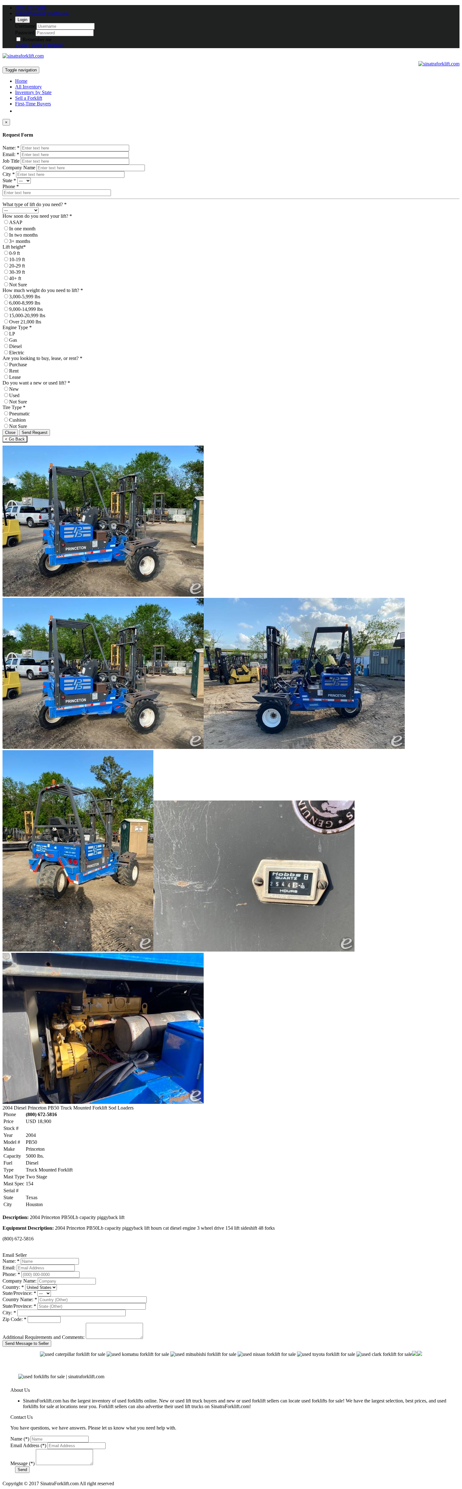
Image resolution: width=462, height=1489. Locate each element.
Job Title (11, 161)
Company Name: (19, 1281)
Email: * (11, 154)
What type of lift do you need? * (35, 204)
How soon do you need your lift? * (37, 216)
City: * (9, 1312)
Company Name (19, 167)
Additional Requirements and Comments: (44, 1337)
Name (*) (19, 1438)
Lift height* (14, 247)
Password (24, 32)
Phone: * (11, 1274)
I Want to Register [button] (46, 45)
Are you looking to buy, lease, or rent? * (42, 358)
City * (9, 174)
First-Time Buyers (33, 103)
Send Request (34, 432)
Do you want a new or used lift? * (36, 382)
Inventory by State (33, 92)
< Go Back (15, 439)
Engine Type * (17, 327)
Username (25, 26)
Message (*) (22, 1463)
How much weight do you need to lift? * (43, 290)
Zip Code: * (14, 1319)
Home (21, 81)
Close (10, 432)
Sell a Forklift (28, 98)
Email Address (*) (28, 1445)
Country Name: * (20, 1299)
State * (9, 180)
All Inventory (28, 86)
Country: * (13, 1287)
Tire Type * (14, 407)
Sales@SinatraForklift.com (42, 13)
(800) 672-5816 (30, 7)
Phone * (11, 186)
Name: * (11, 147)
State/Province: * (19, 1293)
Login (22, 19)
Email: (9, 1267)
